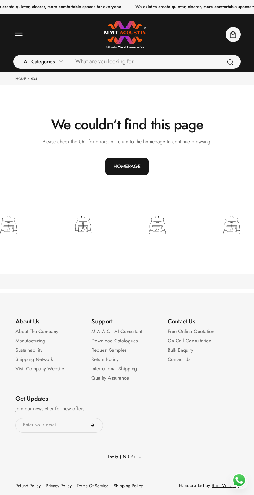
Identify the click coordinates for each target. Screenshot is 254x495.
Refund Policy (28, 486)
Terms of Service (92, 486)
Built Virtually (225, 485)
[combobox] (155, 62)
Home (20, 79)
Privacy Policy (59, 486)
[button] (18, 34)
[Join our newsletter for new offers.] (92, 425)
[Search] (230, 62)
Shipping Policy (128, 486)
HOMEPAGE (127, 166)
